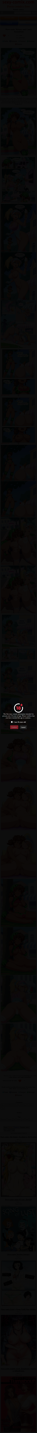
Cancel (23, 727)
